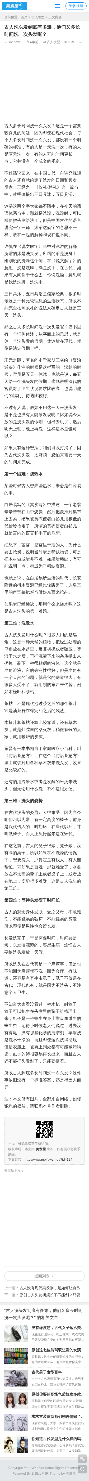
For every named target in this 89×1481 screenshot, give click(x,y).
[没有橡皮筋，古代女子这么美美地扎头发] (16, 1333)
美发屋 (71, 1473)
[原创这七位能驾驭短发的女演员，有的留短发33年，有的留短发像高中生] (16, 1356)
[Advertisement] (44, 83)
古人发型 (38, 17)
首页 (24, 17)
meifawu (15, 42)
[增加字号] (81, 42)
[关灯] (82, 1469)
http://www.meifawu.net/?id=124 (48, 1159)
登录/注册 (76, 6)
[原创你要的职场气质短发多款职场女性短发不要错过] (16, 1400)
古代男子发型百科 (47, 1372)
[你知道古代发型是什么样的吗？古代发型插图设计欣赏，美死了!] (16, 1444)
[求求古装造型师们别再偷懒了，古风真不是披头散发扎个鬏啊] (16, 1422)
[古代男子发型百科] (16, 1378)
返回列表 (42, 1276)
